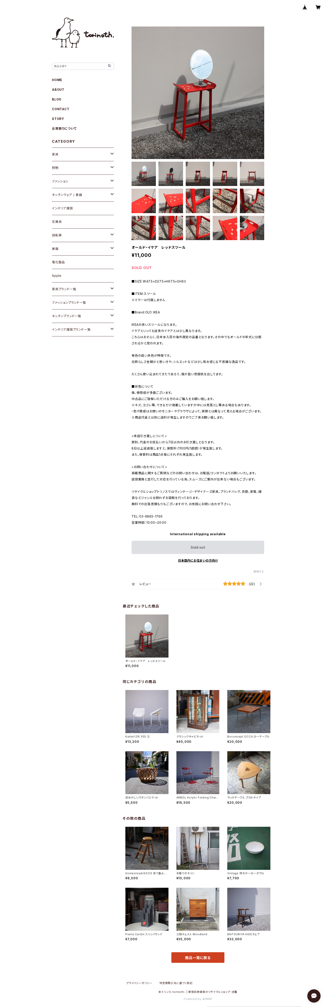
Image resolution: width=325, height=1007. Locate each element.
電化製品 (58, 262)
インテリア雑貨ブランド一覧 (71, 329)
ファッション (60, 181)
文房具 (57, 222)
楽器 (55, 248)
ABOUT (58, 89)
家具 (55, 154)
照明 (55, 168)
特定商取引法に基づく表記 (176, 983)
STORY (58, 119)
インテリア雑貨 (62, 208)
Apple (56, 275)
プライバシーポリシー (139, 983)
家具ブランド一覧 (64, 289)
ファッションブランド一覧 (69, 302)
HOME (57, 80)
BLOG (56, 99)
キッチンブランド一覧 (66, 316)
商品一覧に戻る (198, 958)
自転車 (57, 235)
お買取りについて (64, 128)
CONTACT (60, 109)
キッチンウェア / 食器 (67, 195)
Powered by (193, 999)
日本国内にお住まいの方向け (198, 560)
